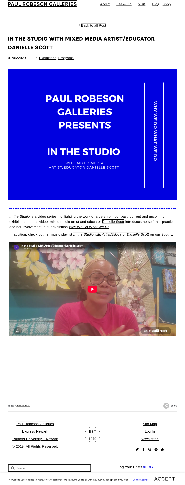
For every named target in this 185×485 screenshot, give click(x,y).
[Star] (162, 449)
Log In (150, 431)
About (105, 4)
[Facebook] (143, 449)
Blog (155, 4)
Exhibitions (47, 58)
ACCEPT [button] (164, 479)
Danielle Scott (113, 222)
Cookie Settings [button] (141, 479)
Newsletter (150, 439)
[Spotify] (156, 449)
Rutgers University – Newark (35, 439)
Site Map (150, 424)
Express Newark (35, 431)
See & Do (124, 4)
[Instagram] (149, 449)
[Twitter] (137, 449)
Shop (167, 4)
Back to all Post (93, 25)
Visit (142, 4)
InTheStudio (23, 405)
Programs (66, 58)
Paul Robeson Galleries (42, 4)
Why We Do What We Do (89, 227)
